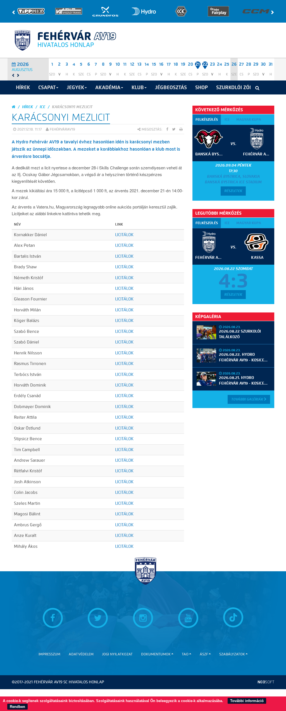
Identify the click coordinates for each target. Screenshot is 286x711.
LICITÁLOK (124, 234)
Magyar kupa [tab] (248, 119)
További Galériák (247, 399)
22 (205, 64)
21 (198, 64)
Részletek (233, 191)
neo (266, 682)
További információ (247, 701)
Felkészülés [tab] (207, 119)
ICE (42, 107)
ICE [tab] (227, 119)
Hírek (27, 107)
